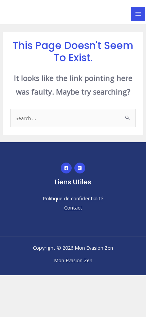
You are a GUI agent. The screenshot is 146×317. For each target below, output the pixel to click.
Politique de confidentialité (73, 198)
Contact (73, 207)
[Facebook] (66, 168)
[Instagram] (79, 168)
